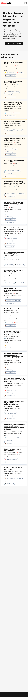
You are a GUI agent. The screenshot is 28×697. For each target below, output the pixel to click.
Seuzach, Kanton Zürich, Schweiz (12, 278)
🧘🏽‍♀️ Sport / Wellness (10, 478)
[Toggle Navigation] (25, 2)
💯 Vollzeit (17, 66)
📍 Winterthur (20, 72)
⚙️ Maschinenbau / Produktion (12, 170)
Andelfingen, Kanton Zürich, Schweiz (13, 295)
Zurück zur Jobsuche (14, 43)
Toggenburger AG (8, 66)
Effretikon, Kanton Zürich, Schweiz (12, 454)
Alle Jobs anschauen (13, 490)
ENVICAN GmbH (8, 164)
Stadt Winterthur (8, 360)
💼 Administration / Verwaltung (12, 300)
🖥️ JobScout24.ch (9, 222)
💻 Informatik (8, 322)
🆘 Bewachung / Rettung (11, 390)
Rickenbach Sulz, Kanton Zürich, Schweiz (13, 260)
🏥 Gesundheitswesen (10, 413)
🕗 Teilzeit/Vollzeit (14, 123)
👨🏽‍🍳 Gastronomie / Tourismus (12, 91)
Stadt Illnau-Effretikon (9, 452)
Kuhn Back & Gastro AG (10, 84)
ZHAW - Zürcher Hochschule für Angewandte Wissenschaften (11, 313)
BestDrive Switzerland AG (10, 231)
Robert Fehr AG (8, 293)
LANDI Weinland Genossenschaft (12, 255)
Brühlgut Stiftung (8, 142)
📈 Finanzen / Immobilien (11, 459)
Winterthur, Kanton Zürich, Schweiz (12, 68)
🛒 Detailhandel (9, 130)
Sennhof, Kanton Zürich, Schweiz (12, 166)
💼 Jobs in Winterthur (10, 75)
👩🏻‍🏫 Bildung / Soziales (10, 193)
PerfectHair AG (7, 471)
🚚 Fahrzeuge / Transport (11, 149)
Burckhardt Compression (10, 431)
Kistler (5, 207)
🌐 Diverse (7, 113)
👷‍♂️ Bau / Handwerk (9, 72)
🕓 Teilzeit (19, 84)
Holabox (6, 123)
